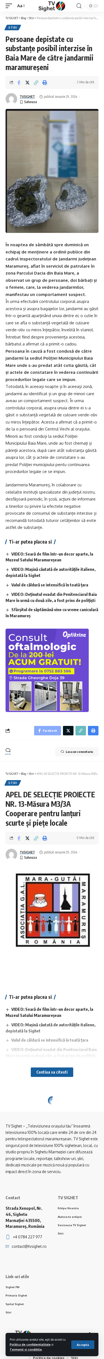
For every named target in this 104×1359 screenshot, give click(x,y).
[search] (79, 6)
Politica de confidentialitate (30, 1344)
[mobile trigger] (10, 5)
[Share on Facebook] (19, 82)
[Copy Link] (36, 82)
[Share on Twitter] (27, 82)
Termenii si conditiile (26, 1349)
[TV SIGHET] (52, 6)
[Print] (45, 82)
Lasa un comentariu (79, 751)
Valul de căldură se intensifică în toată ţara (49, 584)
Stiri (12, 27)
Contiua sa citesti (52, 1072)
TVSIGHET (27, 96)
